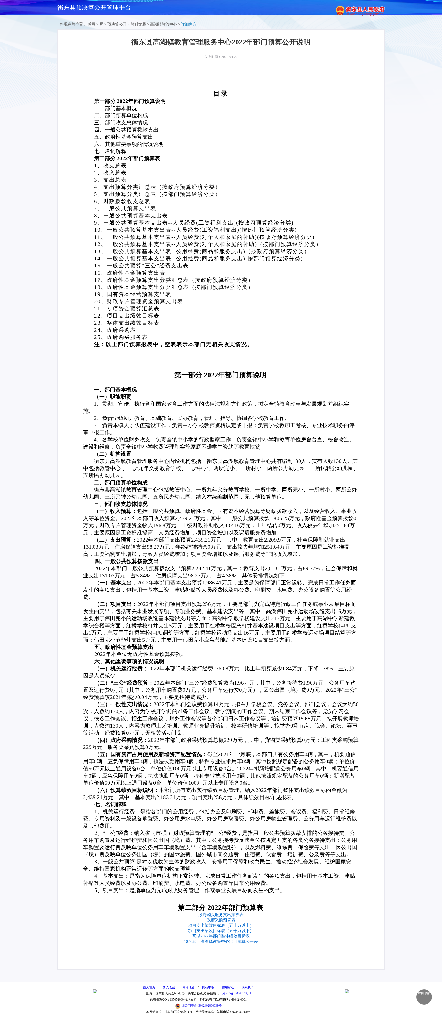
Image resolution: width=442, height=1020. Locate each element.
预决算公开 (117, 24)
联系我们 (247, 987)
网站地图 (188, 987)
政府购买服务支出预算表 (221, 914)
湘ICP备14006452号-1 (236, 993)
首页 (91, 24)
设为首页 (149, 987)
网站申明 (208, 987)
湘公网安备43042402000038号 (202, 1005)
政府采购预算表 (221, 920)
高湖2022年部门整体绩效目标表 (221, 936)
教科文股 (138, 24)
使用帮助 (228, 987)
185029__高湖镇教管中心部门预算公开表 (221, 941)
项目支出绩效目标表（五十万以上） (221, 925)
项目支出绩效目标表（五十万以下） (221, 931)
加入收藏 (169, 987)
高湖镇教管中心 (163, 24)
